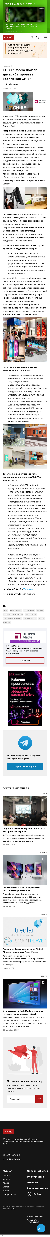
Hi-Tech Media (29, 610)
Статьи (6, 1187)
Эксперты (33, 1182)
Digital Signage (15, 610)
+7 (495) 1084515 (11, 1155)
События (6, 622)
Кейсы (6, 1183)
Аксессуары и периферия (13, 614)
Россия (41, 618)
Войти (37, 1194)
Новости (7, 1175)
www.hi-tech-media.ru (24, 594)
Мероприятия (35, 1176)
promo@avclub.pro (12, 1159)
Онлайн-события (37, 1170)
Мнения (6, 1179)
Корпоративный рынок (12, 618)
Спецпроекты (9, 1194)
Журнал (7, 1170)
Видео (6, 1190)
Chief (5, 610)
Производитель (30, 618)
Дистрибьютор (31, 614)
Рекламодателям (37, 1188)
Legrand (40, 610)
